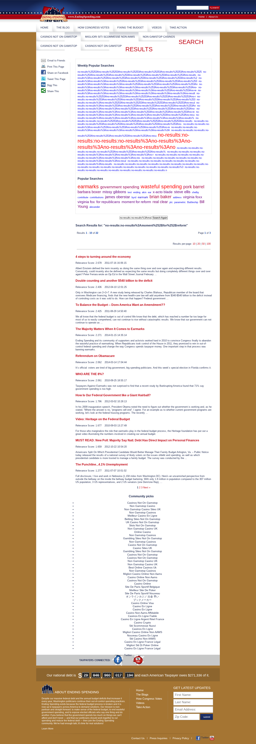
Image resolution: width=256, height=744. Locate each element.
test (130, 192)
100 (209, 243)
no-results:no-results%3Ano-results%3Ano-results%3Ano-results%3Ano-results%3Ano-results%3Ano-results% (138, 116)
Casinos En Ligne (142, 628)
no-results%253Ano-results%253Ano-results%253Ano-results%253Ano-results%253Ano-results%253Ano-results (142, 73)
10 (194, 243)
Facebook (118, 660)
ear (149, 192)
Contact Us (137, 738)
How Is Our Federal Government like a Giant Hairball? (113, 395)
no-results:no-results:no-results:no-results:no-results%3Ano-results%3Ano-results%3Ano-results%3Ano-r (141, 153)
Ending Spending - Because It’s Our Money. (72, 13)
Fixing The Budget (130, 27)
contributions (97, 197)
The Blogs (142, 694)
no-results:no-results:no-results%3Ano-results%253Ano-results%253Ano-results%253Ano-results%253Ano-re (144, 125)
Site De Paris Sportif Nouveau (142, 593)
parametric (180, 202)
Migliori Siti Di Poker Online (143, 645)
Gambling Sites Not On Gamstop (142, 538)
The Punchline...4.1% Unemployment (102, 464)
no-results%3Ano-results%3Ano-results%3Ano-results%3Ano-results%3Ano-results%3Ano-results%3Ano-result (139, 92)
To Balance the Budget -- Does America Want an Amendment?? (120, 304)
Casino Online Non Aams (142, 577)
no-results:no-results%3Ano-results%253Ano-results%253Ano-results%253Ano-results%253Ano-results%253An (139, 104)
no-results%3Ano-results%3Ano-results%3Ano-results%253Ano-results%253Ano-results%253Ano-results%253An (140, 83)
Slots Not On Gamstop (142, 525)
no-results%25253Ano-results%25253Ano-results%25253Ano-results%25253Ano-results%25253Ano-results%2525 (140, 71)
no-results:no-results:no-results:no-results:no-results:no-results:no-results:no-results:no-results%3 (130, 167)
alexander (94, 207)
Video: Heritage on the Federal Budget (103, 419)
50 (203, 243)
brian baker (160, 196)
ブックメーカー (142, 599)
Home (201, 17)
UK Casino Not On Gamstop (142, 522)
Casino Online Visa (142, 603)
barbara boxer (89, 192)
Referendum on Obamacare (95, 355)
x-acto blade (163, 192)
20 (198, 243)
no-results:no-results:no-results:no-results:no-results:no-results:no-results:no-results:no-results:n (139, 168)
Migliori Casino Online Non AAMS (142, 632)
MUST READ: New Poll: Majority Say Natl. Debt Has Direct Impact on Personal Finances (137, 440)
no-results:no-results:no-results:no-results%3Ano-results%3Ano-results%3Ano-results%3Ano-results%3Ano (135, 141)
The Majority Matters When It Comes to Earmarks (110, 329)
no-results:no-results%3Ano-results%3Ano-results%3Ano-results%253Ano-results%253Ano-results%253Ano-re (139, 110)
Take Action (178, 27)
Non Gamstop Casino (142, 505)
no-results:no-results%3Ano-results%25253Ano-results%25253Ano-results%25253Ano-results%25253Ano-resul (139, 101)
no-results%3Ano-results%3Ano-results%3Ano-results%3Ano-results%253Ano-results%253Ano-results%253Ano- (140, 86)
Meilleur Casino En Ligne (142, 515)
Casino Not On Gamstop (142, 544)
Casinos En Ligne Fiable (142, 615)
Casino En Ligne (142, 606)
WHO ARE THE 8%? (90, 374)
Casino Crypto (142, 622)
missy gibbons (114, 192)
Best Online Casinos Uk (142, 567)
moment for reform (136, 202)
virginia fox (86, 202)
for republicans (108, 202)
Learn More (47, 728)
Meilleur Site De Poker (142, 590)
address (177, 197)
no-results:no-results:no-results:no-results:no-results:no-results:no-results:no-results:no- (161, 164)
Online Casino (142, 531)
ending (136, 192)
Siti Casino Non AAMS (142, 638)
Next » (146, 487)
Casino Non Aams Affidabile (142, 612)
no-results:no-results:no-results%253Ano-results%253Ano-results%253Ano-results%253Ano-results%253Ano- (143, 122)
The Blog (63, 27)
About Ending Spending (77, 692)
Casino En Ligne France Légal (142, 641)
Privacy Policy (181, 738)
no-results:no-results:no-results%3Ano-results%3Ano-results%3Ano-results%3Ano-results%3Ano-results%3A (138, 129)
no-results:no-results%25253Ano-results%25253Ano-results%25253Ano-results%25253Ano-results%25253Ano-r (139, 95)
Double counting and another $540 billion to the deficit (114, 280)
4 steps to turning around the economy (103, 256)
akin (144, 192)
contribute (83, 197)
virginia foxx (192, 197)
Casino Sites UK (142, 548)
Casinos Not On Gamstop (58, 36)
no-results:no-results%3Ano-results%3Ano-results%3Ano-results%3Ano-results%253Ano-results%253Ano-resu (138, 113)
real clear (160, 202)
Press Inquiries (158, 738)
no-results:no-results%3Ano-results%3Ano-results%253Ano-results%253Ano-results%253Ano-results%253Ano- (139, 107)
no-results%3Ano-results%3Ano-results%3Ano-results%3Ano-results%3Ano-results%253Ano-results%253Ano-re (140, 89)
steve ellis (182, 192)
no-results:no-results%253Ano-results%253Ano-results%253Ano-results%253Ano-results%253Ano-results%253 (139, 98)
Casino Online (142, 583)
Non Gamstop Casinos (159, 36)
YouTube (138, 660)
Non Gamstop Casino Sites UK (142, 509)
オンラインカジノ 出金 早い (142, 596)
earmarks (88, 186)
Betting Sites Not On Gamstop (142, 519)
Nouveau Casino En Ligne (142, 635)
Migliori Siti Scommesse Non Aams (110, 36)
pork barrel (193, 186)
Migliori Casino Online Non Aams (142, 573)
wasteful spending (161, 186)
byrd (134, 197)
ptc (171, 202)
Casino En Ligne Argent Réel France (142, 619)
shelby (195, 192)
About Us (213, 17)
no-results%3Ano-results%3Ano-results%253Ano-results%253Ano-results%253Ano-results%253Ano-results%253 (140, 79)
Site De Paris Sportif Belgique (142, 586)
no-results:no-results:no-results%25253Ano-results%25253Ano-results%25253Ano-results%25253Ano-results (138, 119)
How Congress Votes (93, 27)
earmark (143, 197)
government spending (119, 187)
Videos (157, 27)
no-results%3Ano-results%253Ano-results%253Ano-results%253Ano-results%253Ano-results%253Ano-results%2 (139, 76)
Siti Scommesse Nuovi (142, 625)
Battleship (192, 202)
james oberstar (117, 197)
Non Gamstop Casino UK (142, 528)
